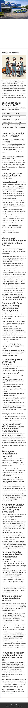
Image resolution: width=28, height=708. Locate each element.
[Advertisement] (14, 34)
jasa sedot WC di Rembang (8, 87)
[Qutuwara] (14, 9)
